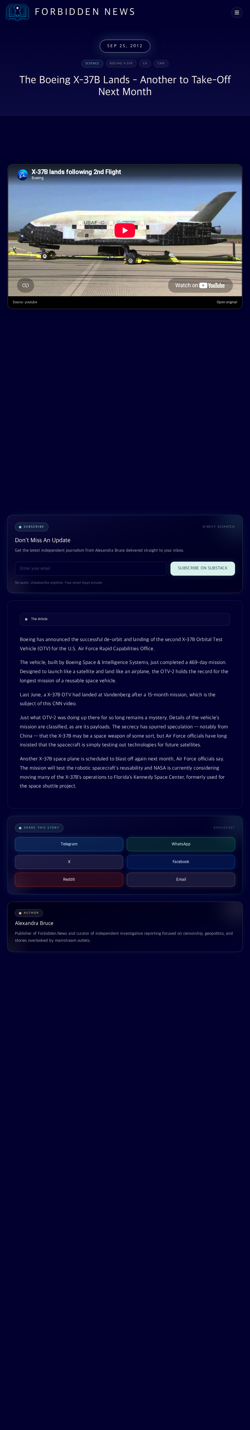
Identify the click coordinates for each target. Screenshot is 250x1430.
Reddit (69, 879)
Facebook (181, 861)
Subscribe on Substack (202, 568)
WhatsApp (181, 844)
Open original (227, 302)
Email (181, 879)
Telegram (69, 844)
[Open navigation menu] (237, 12)
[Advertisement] (118, 140)
